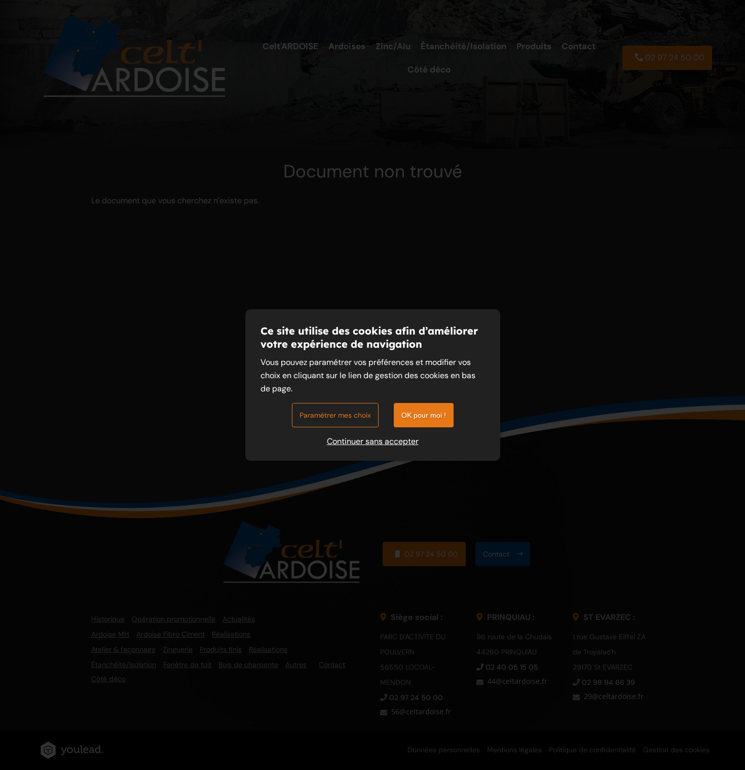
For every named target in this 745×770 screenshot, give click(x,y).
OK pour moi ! (423, 415)
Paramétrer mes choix (335, 415)
